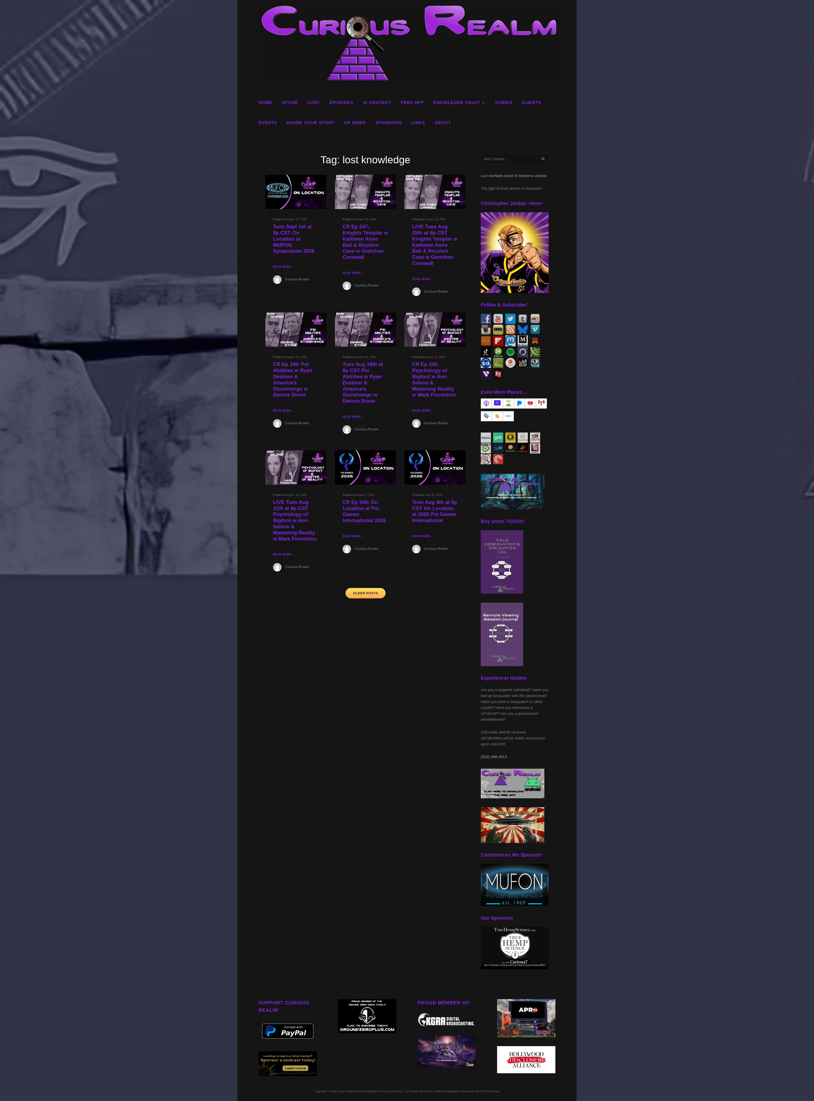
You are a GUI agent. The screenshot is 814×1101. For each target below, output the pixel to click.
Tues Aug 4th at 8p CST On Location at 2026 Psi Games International (434, 511)
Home (266, 102)
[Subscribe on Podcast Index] (541, 403)
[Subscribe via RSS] (497, 416)
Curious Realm (297, 279)
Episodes (341, 102)
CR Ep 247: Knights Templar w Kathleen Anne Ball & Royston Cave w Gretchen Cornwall (365, 242)
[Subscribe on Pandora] (519, 403)
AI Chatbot (377, 102)
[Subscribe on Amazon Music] (497, 403)
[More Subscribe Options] (508, 416)
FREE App (412, 102)
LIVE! (314, 102)
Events (268, 122)
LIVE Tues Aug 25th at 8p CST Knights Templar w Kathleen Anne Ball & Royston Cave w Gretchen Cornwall (434, 245)
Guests (531, 102)
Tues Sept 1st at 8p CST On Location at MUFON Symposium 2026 (293, 239)
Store (290, 102)
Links (418, 122)
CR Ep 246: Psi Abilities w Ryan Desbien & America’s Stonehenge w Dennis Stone (292, 379)
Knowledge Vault (456, 102)
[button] (484, 885)
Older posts (365, 593)
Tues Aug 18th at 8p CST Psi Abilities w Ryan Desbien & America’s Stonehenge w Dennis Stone (363, 382)
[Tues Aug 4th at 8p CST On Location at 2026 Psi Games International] (435, 467)
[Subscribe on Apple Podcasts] (486, 403)
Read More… (283, 267)
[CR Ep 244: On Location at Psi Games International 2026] (365, 467)
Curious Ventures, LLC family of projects (407, 1091)
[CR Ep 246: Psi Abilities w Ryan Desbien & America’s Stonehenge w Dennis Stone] (295, 329)
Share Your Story (310, 122)
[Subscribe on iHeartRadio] (530, 403)
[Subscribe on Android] (508, 403)
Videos (504, 102)
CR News (355, 122)
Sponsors (388, 122)
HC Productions (490, 1091)
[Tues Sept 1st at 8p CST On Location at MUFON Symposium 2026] (295, 192)
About (443, 122)
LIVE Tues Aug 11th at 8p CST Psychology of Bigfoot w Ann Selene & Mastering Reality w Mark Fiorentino (295, 520)
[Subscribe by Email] (486, 416)
